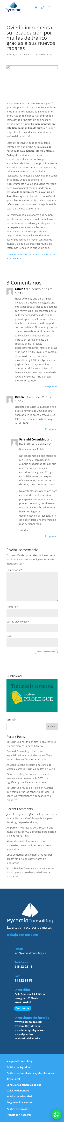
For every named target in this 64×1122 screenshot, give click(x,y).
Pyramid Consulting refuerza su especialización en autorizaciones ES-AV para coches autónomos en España (29, 755)
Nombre (12, 606)
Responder (51, 386)
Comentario (14, 570)
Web (9, 636)
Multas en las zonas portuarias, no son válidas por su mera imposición (28, 845)
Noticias (28, 54)
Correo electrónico (18, 621)
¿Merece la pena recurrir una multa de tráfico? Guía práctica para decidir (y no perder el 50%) (31, 818)
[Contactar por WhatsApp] (56, 1114)
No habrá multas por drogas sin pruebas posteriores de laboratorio (29, 859)
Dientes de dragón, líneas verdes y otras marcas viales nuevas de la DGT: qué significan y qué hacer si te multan (29, 778)
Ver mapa (22, 1008)
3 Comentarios (43, 54)
